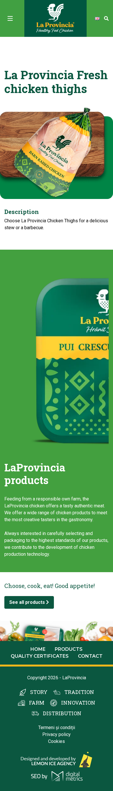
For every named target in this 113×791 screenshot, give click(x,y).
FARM (36, 702)
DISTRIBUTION (62, 713)
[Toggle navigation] (10, 18)
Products (69, 649)
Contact (90, 656)
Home (37, 649)
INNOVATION (78, 702)
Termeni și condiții (56, 727)
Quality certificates (40, 656)
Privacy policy (56, 734)
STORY (39, 691)
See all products (27, 602)
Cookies (56, 741)
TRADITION (79, 691)
